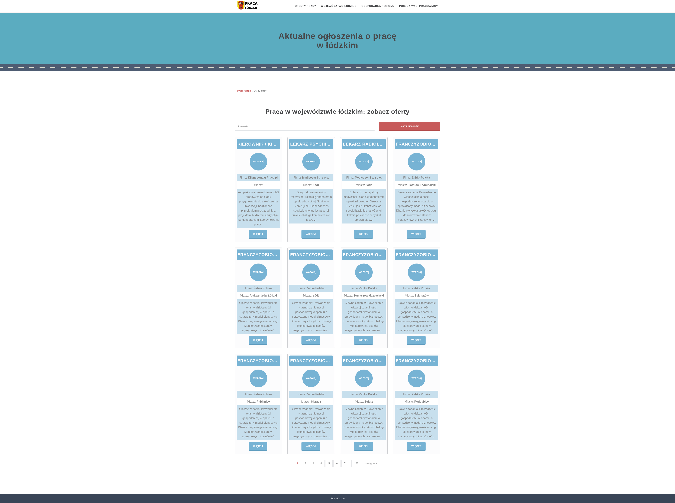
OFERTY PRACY (305, 6)
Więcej (258, 234)
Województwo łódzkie (338, 6)
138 (356, 463)
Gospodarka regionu (377, 6)
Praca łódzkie (244, 91)
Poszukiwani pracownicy (418, 6)
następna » (371, 463)
